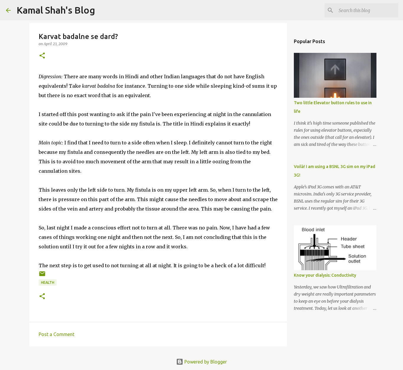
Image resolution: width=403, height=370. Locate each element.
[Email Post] (42, 276)
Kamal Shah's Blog (56, 10)
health (47, 282)
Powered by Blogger (205, 361)
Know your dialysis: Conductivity (325, 275)
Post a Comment (56, 334)
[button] (42, 56)
